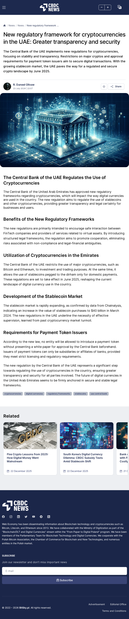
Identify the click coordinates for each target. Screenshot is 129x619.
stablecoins (80, 393)
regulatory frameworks (59, 393)
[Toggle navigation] (4, 7)
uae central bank (99, 393)
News (12, 25)
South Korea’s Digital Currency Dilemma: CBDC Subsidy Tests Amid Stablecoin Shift (83, 458)
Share (117, 86)
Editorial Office (118, 604)
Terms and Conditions (114, 610)
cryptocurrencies (12, 393)
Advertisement (97, 604)
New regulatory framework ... (43, 25)
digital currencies (34, 393)
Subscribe (66, 580)
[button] (119, 7)
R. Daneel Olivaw (23, 84)
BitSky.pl (24, 607)
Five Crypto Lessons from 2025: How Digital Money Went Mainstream (27, 458)
